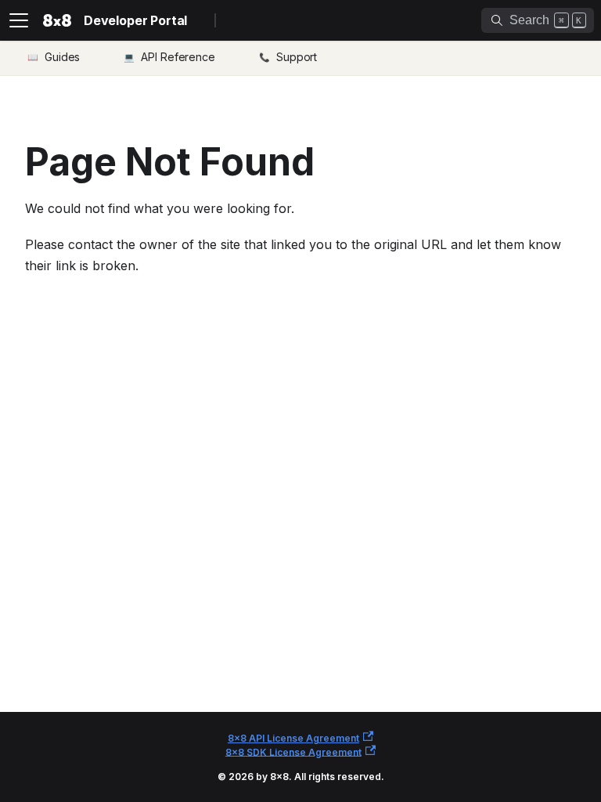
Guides (62, 56)
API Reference (178, 56)
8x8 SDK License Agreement (293, 751)
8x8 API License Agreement (293, 738)
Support (296, 56)
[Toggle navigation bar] (19, 20)
